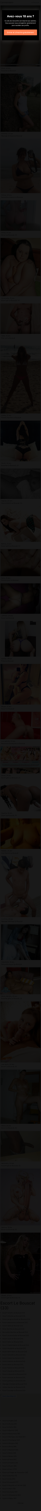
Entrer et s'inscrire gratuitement (20, 32)
